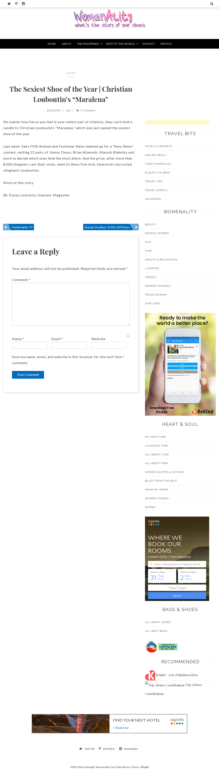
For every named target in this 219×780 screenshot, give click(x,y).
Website (98, 339)
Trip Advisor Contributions (173, 689)
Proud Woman (156, 294)
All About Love (157, 454)
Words (150, 507)
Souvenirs (153, 198)
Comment (21, 280)
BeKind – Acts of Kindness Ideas (176, 675)
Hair (148, 250)
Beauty (150, 224)
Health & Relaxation (161, 259)
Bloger (145, 767)
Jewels (150, 277)
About (66, 43)
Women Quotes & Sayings (164, 472)
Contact (148, 43)
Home (52, 43)
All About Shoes (158, 622)
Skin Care (152, 303)
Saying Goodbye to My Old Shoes (107, 227)
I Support (152, 268)
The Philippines (88, 43)
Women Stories (157, 498)
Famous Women (157, 233)
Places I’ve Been (157, 172)
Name (18, 339)
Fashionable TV (22, 227)
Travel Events (156, 190)
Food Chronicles (158, 163)
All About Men (156, 463)
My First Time (155, 436)
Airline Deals (155, 155)
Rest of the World (120, 43)
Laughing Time (156, 445)
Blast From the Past (161, 480)
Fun (148, 242)
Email (57, 339)
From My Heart (157, 489)
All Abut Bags (156, 630)
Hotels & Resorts (158, 146)
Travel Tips (154, 181)
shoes (71, 73)
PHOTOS (166, 43)
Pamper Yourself (158, 285)
